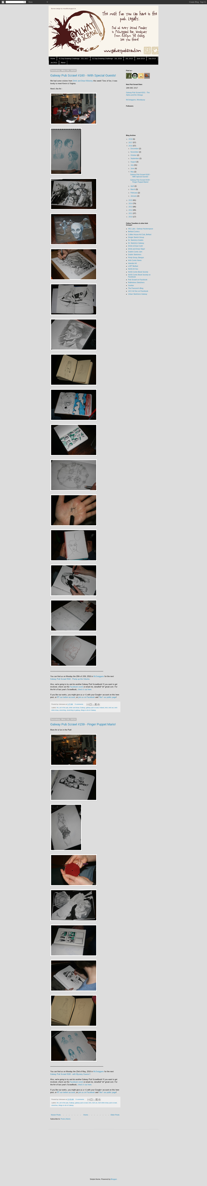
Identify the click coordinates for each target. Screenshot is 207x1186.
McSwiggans (99, 676)
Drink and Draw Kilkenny (83, 81)
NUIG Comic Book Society (138, 272)
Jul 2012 (54, 63)
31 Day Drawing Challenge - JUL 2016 (107, 59)
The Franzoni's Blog (135, 288)
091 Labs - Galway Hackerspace (140, 229)
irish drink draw (103, 1103)
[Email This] (87, 704)
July (132, 165)
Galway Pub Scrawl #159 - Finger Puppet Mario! (83, 724)
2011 (131, 213)
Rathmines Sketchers (136, 283)
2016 (131, 146)
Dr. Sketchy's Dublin (135, 240)
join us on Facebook (86, 697)
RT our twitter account (66, 697)
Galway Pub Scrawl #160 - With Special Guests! (83, 75)
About (63, 63)
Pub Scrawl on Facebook (137, 280)
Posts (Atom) (65, 1119)
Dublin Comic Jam (135, 252)
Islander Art (132, 263)
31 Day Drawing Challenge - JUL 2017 (73, 59)
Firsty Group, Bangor (136, 258)
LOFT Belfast (133, 266)
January (134, 196)
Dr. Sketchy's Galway (136, 243)
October (134, 155)
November (135, 152)
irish (106, 707)
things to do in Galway (88, 710)
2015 (131, 200)
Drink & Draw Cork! (135, 246)
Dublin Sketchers (134, 255)
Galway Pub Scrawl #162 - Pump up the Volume (69, 679)
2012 (131, 210)
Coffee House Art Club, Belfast (139, 235)
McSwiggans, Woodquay (135, 100)
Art (58, 707)
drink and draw (74, 707)
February (134, 193)
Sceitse (131, 285)
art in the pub (63, 707)
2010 (131, 217)
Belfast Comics (134, 232)
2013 (131, 207)
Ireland (101, 707)
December (135, 149)
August (133, 162)
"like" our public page (107, 697)
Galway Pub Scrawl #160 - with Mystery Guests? (70, 1074)
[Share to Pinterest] (98, 704)
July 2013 (152, 59)
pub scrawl (113, 1103)
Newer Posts (56, 1115)
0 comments (79, 704)
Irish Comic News (135, 260)
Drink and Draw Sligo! (136, 249)
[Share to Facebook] (95, 704)
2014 (131, 203)
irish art (111, 707)
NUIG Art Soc (133, 269)
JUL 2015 (129, 59)
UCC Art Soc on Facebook (138, 291)
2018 (131, 139)
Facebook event (76, 687)
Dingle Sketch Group (136, 237)
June (133, 168)
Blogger (114, 1179)
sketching (62, 710)
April (132, 186)
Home (52, 59)
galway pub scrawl (92, 707)
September (135, 158)
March (133, 189)
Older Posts (115, 1115)
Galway (82, 707)
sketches (54, 1105)
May (132, 172)
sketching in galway (73, 710)
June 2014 (141, 59)
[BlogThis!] (90, 704)
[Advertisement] (137, 342)
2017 (131, 143)
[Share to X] (93, 704)
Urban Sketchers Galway (137, 294)
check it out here (84, 689)
